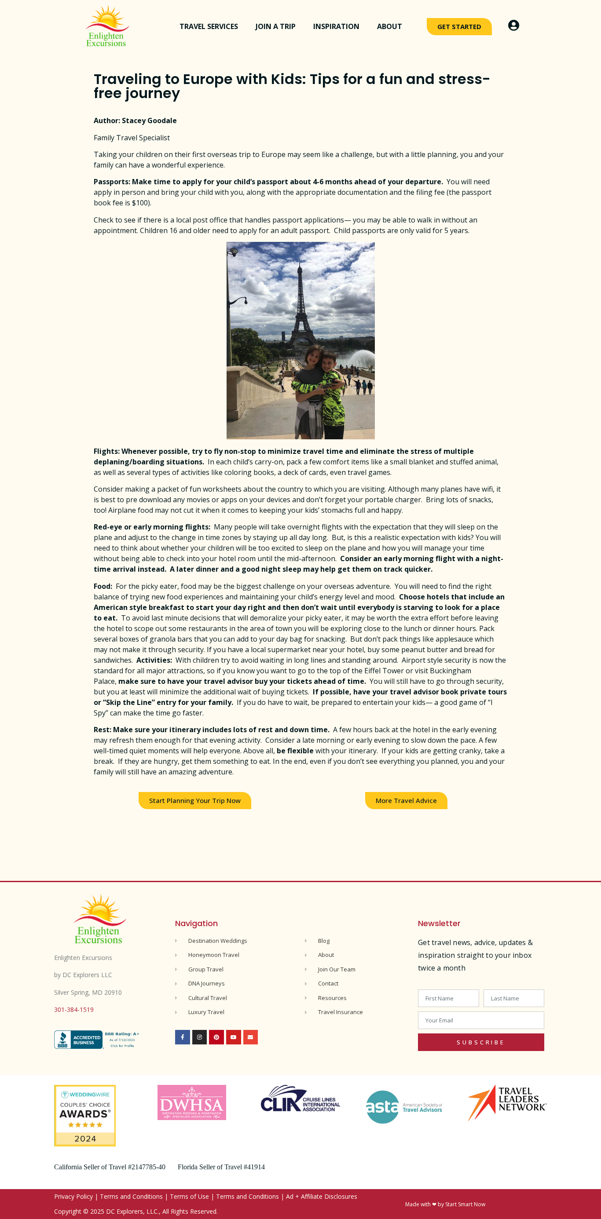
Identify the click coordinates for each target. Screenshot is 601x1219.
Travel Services (209, 26)
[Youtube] (233, 1037)
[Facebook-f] (182, 1037)
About (389, 26)
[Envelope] (250, 1037)
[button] (195, 800)
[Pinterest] (216, 1037)
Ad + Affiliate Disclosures (321, 1196)
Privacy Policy (73, 1196)
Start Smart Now (465, 1204)
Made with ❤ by (425, 1204)
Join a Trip (276, 26)
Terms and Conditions (131, 1196)
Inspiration (336, 26)
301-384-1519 (74, 1009)
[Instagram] (199, 1037)
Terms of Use (189, 1196)
